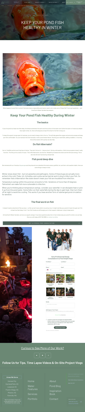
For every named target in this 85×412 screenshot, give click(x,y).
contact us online (53, 217)
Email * (62, 267)
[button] (28, 2)
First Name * (48, 261)
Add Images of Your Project (52, 309)
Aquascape (23, 165)
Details (47, 301)
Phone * (47, 267)
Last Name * (63, 261)
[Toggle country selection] (48, 269)
